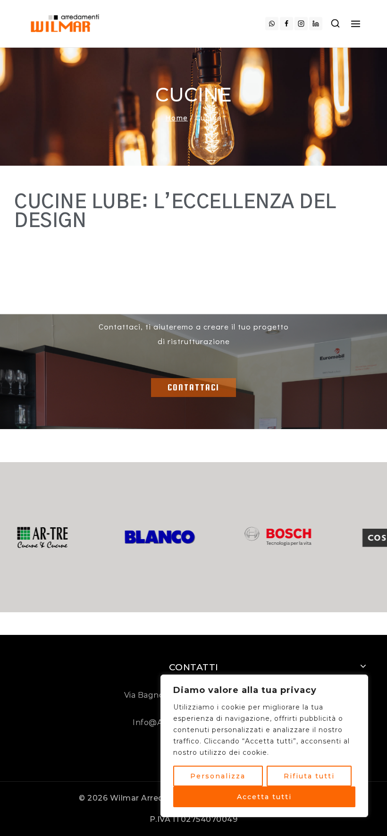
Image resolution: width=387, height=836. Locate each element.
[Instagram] (301, 23)
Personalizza (217, 776)
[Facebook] (286, 23)
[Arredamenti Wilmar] (66, 23)
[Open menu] (355, 23)
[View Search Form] (335, 24)
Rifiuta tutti (309, 776)
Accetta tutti (264, 797)
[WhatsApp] (271, 23)
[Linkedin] (315, 23)
